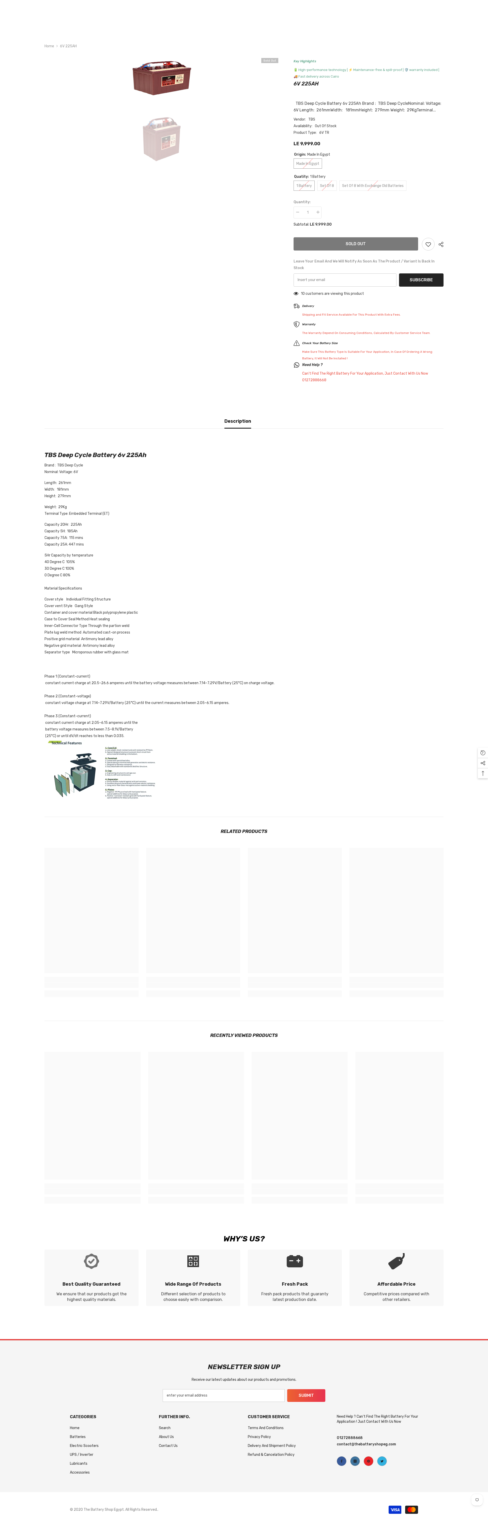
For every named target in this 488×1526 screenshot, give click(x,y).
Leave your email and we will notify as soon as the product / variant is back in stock (364, 264)
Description (237, 421)
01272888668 (350, 1438)
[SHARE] (439, 244)
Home (49, 46)
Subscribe (421, 279)
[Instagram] (355, 1461)
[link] (91, 985)
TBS (311, 119)
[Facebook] (341, 1461)
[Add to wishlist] (428, 244)
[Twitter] (382, 1461)
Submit (306, 1395)
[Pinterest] (368, 1461)
